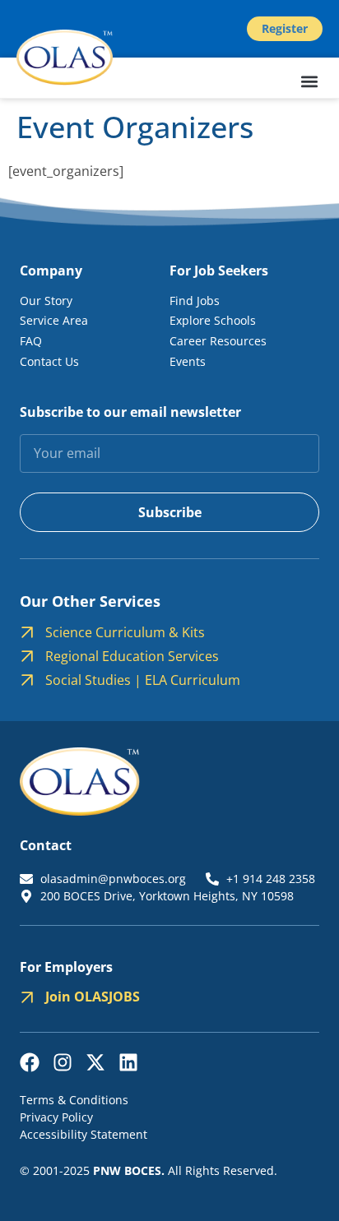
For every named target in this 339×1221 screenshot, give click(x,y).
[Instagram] (62, 1062)
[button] (309, 81)
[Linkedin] (128, 1062)
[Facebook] (29, 1062)
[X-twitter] (95, 1062)
